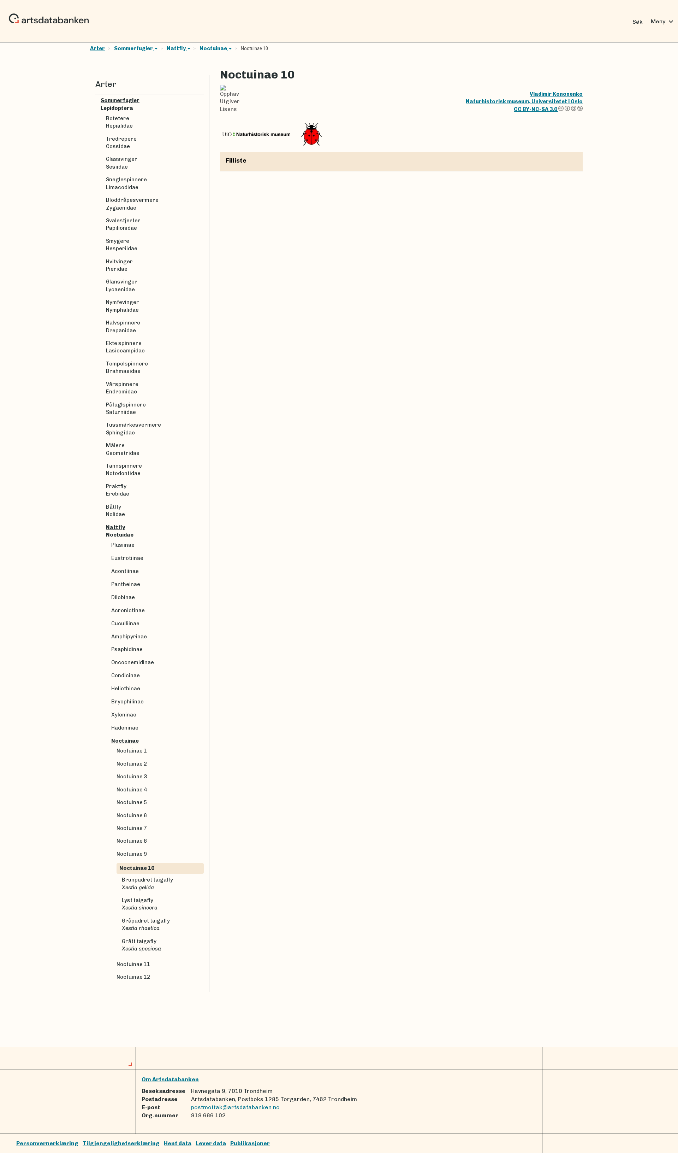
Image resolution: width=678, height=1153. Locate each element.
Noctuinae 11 (133, 964)
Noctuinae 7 (132, 828)
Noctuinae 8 (132, 841)
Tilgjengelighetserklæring (121, 1143)
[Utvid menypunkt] (201, 100)
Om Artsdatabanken (170, 1079)
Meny (663, 21)
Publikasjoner (250, 1143)
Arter (97, 48)
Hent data (177, 1143)
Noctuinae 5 (132, 802)
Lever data (211, 1143)
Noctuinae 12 (133, 977)
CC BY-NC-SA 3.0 (536, 109)
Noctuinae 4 (132, 789)
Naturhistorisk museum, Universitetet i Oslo (524, 101)
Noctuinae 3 (132, 776)
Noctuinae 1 (132, 751)
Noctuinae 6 (132, 815)
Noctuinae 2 (132, 764)
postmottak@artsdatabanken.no (235, 1107)
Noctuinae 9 (132, 854)
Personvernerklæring (47, 1143)
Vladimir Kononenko (556, 94)
